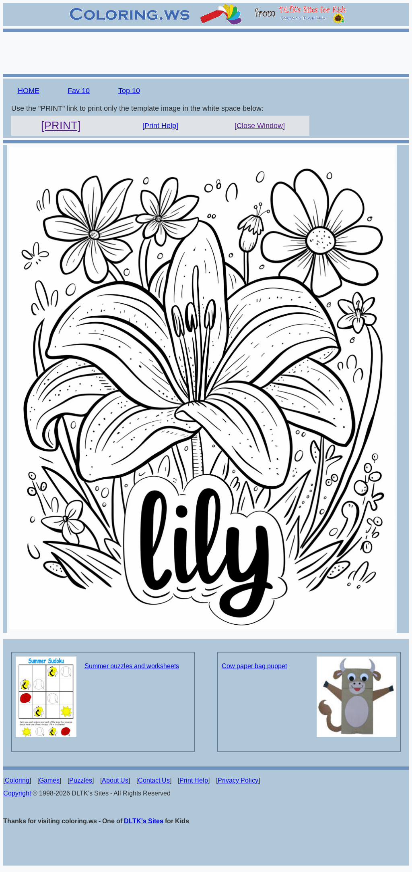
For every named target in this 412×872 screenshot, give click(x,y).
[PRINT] (61, 126)
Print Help (193, 780)
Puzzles (80, 780)
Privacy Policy (238, 780)
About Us (115, 780)
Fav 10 (79, 91)
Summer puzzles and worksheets (131, 666)
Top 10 (129, 91)
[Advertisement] (206, 51)
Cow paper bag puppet (254, 666)
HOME (28, 91)
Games (49, 780)
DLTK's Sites (143, 821)
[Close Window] (260, 126)
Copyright (17, 793)
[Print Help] (160, 126)
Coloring (17, 780)
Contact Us (154, 780)
